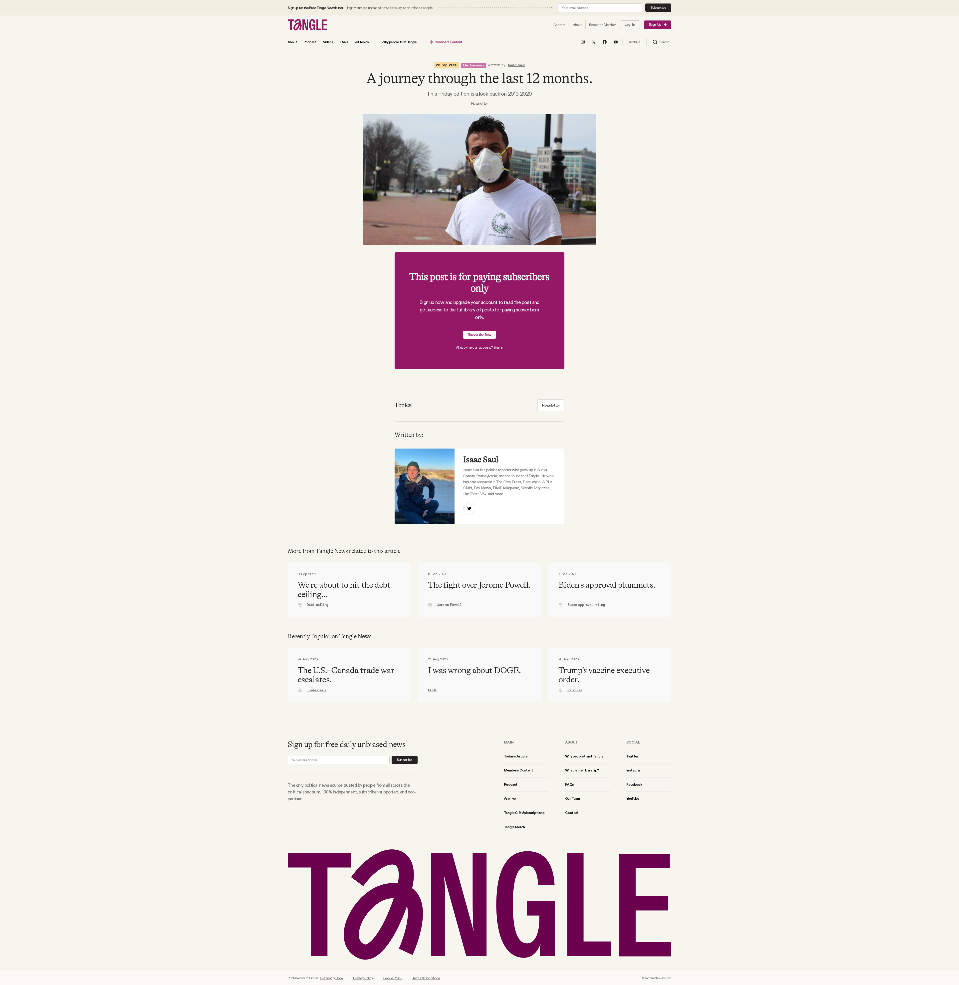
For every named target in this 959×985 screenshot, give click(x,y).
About (571, 742)
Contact (572, 812)
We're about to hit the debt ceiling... (344, 589)
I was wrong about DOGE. (474, 670)
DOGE (432, 690)
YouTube (632, 798)
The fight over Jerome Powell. (479, 585)
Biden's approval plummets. (606, 585)
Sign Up (655, 24)
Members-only (473, 65)
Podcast (510, 784)
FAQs (569, 784)
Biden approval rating (586, 605)
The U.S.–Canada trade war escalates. (346, 675)
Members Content (518, 770)
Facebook (634, 784)
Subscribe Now (479, 334)
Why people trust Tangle (584, 756)
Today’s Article (515, 756)
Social (633, 742)
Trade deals (316, 690)
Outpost (326, 978)
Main (509, 742)
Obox (339, 978)
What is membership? (582, 770)
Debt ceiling (317, 605)
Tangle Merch (514, 827)
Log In (630, 24)
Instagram (634, 770)
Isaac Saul (516, 65)
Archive (510, 798)
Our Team (572, 798)
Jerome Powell (449, 605)
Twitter (632, 756)
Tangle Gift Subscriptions (524, 812)
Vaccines (574, 690)
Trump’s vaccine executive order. (604, 675)
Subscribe (658, 7)
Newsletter (479, 103)
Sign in (498, 347)
